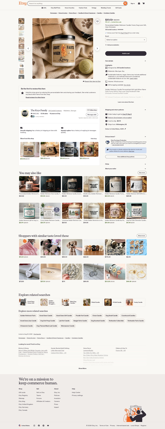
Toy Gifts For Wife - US (91, 353)
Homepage (53, 13)
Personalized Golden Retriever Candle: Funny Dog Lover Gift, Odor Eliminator (125, 26)
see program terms (118, 145)
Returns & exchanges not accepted (120, 118)
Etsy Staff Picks (55, 8)
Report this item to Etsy (93, 81)
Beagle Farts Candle (81, 321)
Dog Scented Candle (99, 321)
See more (142, 172)
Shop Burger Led (89, 360)
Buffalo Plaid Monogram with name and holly (98, 362)
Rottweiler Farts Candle (136, 321)
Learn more (133, 78)
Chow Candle (98, 316)
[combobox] (75, 3)
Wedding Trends (106, 8)
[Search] (125, 3)
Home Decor (73, 13)
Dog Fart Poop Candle (48, 321)
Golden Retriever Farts (28, 316)
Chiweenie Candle (27, 326)
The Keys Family (39, 110)
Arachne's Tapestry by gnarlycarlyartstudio (97, 365)
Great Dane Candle (46, 316)
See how (131, 151)
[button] (92, 114)
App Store (25, 417)
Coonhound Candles (129, 316)
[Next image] (97, 48)
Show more (141, 235)
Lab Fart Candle (65, 321)
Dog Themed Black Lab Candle (48, 326)
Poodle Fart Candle (83, 316)
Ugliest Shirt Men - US (58, 353)
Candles (99, 13)
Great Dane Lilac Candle (29, 321)
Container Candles (109, 13)
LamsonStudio (88, 350)
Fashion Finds (83, 8)
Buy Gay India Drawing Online (93, 358)
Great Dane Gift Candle (65, 316)
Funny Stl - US (121, 350)
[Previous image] (28, 48)
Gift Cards (118, 8)
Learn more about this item (126, 102)
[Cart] (143, 3)
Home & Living (63, 13)
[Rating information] (31, 113)
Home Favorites (69, 8)
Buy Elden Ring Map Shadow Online (95, 355)
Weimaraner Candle (68, 326)
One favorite (37, 334)
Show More (82, 368)
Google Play (39, 417)
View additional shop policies (125, 156)
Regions (143, 425)
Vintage (94, 8)
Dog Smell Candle (112, 316)
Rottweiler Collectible (117, 321)
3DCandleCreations (111, 29)
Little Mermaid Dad (57, 350)
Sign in (133, 3)
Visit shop (94, 138)
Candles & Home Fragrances (86, 13)
